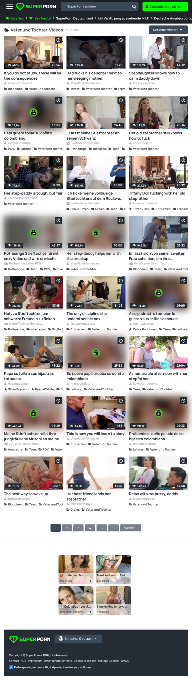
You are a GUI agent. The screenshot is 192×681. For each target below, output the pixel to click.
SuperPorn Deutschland (74, 18)
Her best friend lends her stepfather (88, 496)
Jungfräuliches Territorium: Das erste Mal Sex (25, 444)
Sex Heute (42, 18)
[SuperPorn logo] (36, 7)
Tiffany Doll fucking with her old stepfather (157, 196)
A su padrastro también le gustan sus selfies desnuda (153, 316)
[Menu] (9, 6)
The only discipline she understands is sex (86, 316)
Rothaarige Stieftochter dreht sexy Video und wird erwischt (31, 256)
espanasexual (18, 384)
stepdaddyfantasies (85, 83)
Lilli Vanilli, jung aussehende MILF (123, 18)
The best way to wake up (26, 493)
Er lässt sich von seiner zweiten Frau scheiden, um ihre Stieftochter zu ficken (157, 256)
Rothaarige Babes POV (24, 263)
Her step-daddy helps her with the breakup (93, 256)
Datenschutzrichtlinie (58, 661)
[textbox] (95, 6)
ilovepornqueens (20, 83)
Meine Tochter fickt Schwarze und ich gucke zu (25, 324)
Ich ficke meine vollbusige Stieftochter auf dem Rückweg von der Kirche (94, 196)
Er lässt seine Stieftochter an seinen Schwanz (93, 135)
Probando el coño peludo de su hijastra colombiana (156, 436)
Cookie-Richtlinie (85, 661)
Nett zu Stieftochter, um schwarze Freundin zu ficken (29, 316)
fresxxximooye (143, 83)
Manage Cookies (108, 661)
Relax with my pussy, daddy (153, 493)
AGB (23, 661)
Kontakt (14, 661)
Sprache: (78, 638)
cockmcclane (142, 143)
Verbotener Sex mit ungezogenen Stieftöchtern (88, 143)
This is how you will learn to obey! (96, 433)
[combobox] (99, 6)
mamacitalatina (19, 143)
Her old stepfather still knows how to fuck (155, 135)
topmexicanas (143, 324)
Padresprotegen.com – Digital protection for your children (52, 667)
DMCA (125, 661)
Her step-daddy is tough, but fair (33, 193)
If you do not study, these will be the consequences (32, 75)
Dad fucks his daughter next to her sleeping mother (94, 75)
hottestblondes (19, 499)
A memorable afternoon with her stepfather (158, 376)
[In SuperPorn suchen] (134, 6)
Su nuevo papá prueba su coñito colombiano (95, 376)
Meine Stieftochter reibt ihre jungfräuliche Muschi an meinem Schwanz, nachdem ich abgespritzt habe (33, 436)
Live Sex (17, 18)
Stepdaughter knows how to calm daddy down (154, 75)
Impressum (35, 661)
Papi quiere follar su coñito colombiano (28, 135)
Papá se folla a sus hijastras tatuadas (29, 376)
